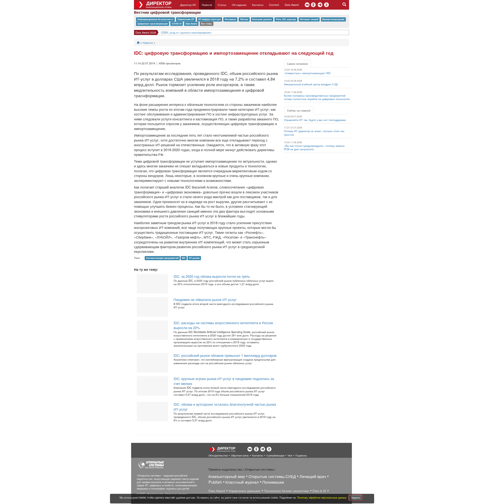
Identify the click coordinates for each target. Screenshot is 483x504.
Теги (290, 455)
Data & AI (319, 491)
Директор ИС (188, 5)
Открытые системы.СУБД (272, 476)
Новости (207, 5)
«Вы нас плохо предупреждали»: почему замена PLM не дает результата (314, 147)
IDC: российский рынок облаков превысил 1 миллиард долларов (225, 355)
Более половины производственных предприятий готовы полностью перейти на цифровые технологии (317, 97)
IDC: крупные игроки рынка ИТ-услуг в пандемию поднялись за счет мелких (224, 381)
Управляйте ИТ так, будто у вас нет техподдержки (315, 120)
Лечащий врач (312, 476)
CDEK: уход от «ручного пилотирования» (186, 32)
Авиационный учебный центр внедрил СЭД (311, 84)
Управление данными (244, 491)
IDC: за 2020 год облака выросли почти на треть (212, 276)
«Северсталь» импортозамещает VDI (307, 73)
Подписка (301, 455)
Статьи (222, 5)
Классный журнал (242, 482)
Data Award (292, 5)
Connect (274, 5)
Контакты (257, 5)
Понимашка (273, 482)
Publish (215, 482)
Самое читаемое (297, 63)
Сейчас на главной (298, 110)
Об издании (239, 5)
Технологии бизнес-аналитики (286, 491)
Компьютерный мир (226, 476)
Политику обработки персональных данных (322, 497)
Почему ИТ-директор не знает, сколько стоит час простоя (314, 132)
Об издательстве (218, 455)
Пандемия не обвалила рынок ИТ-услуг (205, 299)
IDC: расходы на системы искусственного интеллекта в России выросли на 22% (223, 325)
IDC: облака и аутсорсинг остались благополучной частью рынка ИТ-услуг (225, 407)
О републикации (275, 455)
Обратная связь (240, 455)
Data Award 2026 (145, 32)
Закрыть (355, 497)
